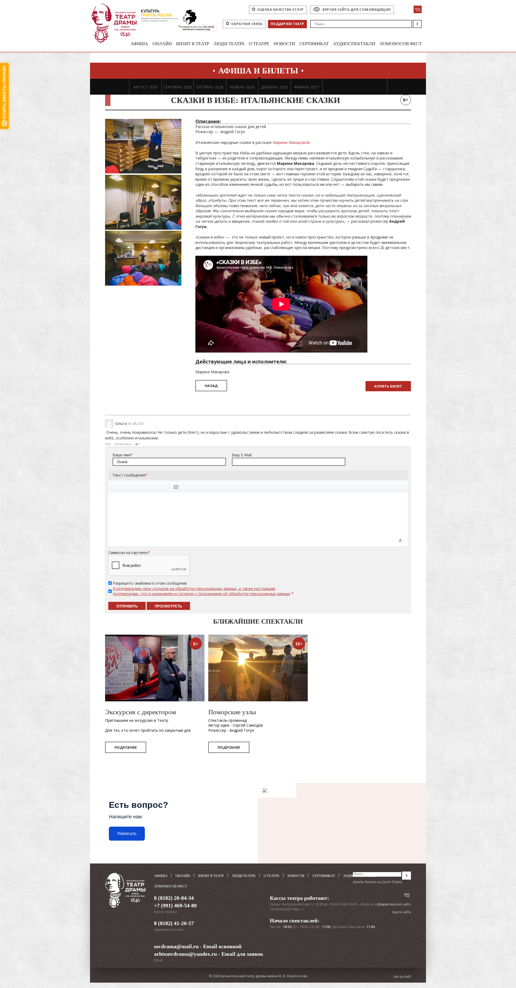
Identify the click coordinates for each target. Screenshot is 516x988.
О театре (259, 43)
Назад (211, 385)
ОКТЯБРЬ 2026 (209, 87)
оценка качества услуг (280, 9)
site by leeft (402, 977)
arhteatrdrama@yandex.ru (185, 954)
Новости (284, 43)
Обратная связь (247, 24)
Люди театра (229, 43)
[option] (145, 87)
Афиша (139, 43)
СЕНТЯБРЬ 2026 (177, 87)
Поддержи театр (287, 24)
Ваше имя (123, 454)
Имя (108, 444)
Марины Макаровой (291, 142)
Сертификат (314, 43)
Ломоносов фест (400, 43)
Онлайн (162, 43)
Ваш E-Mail (242, 454)
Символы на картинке (129, 552)
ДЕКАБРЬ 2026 (274, 87)
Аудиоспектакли (354, 43)
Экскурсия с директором (140, 712)
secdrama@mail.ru (176, 946)
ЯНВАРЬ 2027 (306, 87)
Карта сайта (401, 912)
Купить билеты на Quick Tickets (377, 882)
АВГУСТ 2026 (145, 87)
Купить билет (388, 386)
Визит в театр (192, 43)
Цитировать (123, 444)
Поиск (417, 24)
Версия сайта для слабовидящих (356, 9)
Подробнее (125, 747)
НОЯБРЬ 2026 (242, 87)
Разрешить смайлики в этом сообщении (150, 582)
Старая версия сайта (394, 904)
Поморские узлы (232, 712)
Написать (127, 833)
